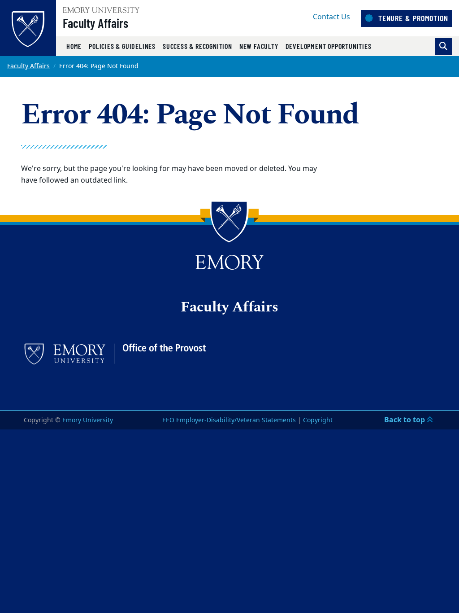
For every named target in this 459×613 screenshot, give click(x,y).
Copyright (318, 420)
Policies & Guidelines (122, 46)
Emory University (87, 420)
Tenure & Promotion (412, 18)
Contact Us (331, 17)
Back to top (405, 420)
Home (74, 46)
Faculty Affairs (95, 23)
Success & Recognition (197, 46)
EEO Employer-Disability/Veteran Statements (229, 420)
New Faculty (258, 46)
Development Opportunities (329, 46)
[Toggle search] (443, 46)
